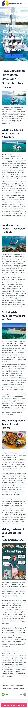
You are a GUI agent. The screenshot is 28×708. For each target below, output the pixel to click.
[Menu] (25, 3)
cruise (13, 55)
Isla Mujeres (19, 55)
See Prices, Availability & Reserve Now (14, 705)
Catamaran (8, 55)
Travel (21, 57)
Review (16, 57)
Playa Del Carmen (9, 57)
